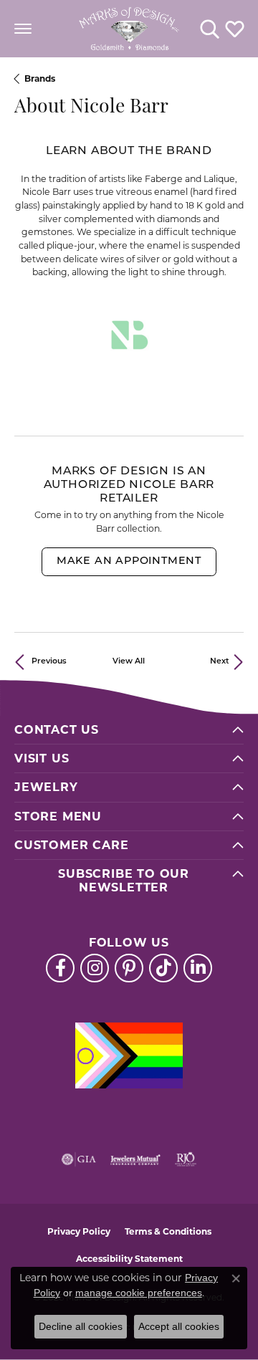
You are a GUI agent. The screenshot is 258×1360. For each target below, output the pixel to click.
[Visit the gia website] (79, 1159)
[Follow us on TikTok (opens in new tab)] (163, 968)
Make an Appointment (129, 561)
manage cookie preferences (138, 1292)
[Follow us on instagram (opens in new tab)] (94, 968)
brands (39, 78)
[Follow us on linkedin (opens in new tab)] (197, 968)
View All (129, 662)
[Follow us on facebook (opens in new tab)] (60, 968)
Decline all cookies (81, 1326)
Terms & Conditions (168, 1231)
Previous (49, 662)
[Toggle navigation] (23, 28)
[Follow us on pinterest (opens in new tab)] (129, 968)
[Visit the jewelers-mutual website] (135, 1159)
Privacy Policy (78, 1231)
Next (219, 662)
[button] (210, 28)
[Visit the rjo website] (185, 1159)
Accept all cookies (178, 1326)
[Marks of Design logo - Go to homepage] (129, 28)
